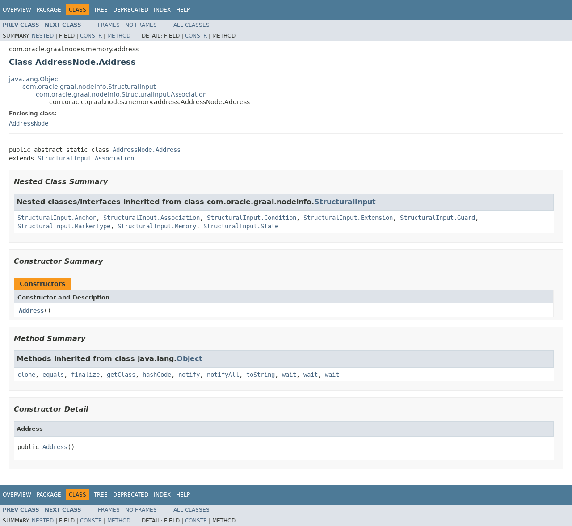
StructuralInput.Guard (437, 217)
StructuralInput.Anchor (56, 217)
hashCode (157, 374)
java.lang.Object (34, 79)
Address (31, 310)
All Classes (191, 25)
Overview (17, 10)
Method (118, 36)
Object (189, 358)
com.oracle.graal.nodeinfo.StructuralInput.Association (121, 94)
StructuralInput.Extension (348, 217)
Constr (91, 36)
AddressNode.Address (147, 149)
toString (260, 374)
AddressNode (28, 123)
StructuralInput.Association (86, 158)
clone (26, 374)
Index (162, 10)
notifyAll (223, 374)
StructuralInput (345, 202)
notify (189, 374)
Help (183, 10)
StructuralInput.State (240, 226)
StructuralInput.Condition (251, 217)
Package (49, 10)
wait (289, 374)
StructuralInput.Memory (157, 226)
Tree (101, 10)
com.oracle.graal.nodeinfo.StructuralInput (89, 86)
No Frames (141, 25)
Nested (43, 36)
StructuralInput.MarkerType (63, 226)
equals (53, 374)
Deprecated (130, 10)
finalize (85, 374)
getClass (121, 374)
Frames (109, 25)
